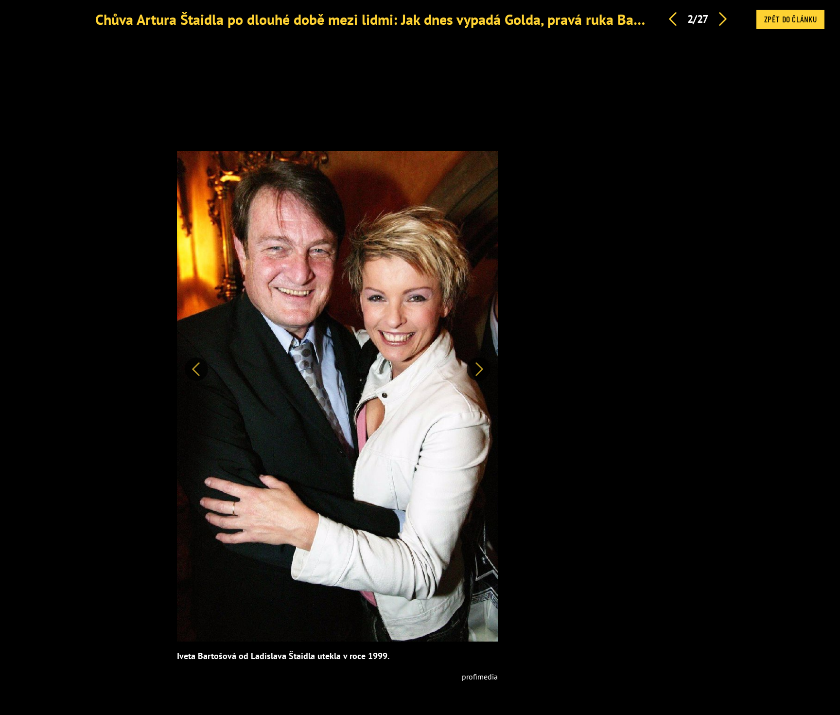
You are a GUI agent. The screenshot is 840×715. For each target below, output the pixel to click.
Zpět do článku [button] (790, 19)
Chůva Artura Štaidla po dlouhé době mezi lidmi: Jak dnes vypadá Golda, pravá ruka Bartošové (387, 19)
